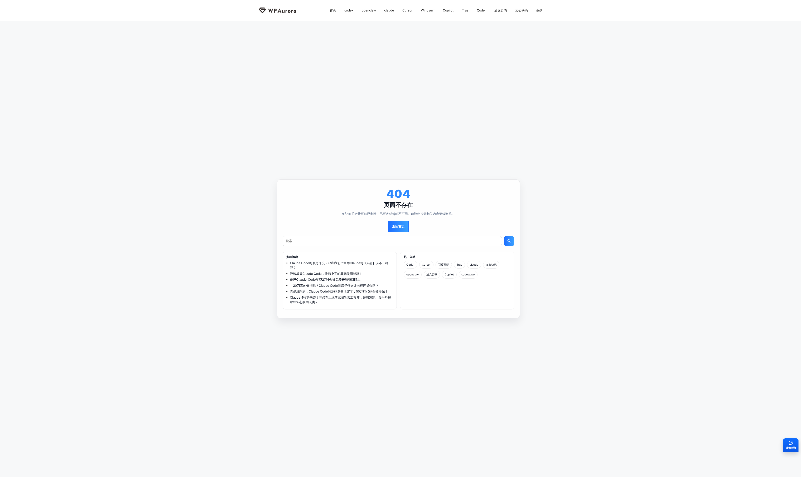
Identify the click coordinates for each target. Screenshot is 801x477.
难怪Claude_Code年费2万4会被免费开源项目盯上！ (327, 279)
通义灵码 (500, 10)
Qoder (481, 10)
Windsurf (428, 10)
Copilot (448, 10)
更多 (539, 10)
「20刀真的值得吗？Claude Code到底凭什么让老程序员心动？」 (336, 286)
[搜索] (509, 241)
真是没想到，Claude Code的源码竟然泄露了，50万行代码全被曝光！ (339, 291)
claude (389, 10)
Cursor (407, 10)
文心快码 (521, 10)
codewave (468, 274)
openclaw (369, 10)
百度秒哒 (443, 264)
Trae (465, 10)
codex (348, 10)
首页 (333, 10)
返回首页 (398, 226)
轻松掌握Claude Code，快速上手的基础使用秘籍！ (326, 274)
